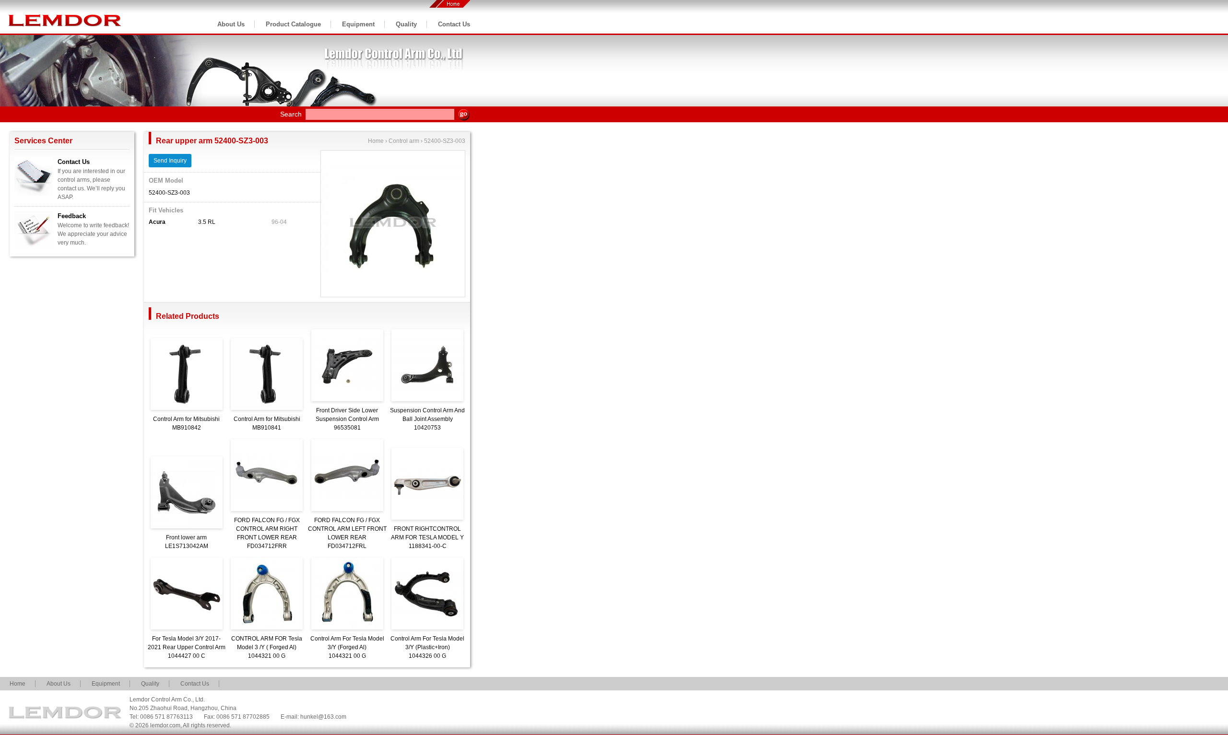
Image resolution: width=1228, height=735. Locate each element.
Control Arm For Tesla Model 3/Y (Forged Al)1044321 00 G (347, 647)
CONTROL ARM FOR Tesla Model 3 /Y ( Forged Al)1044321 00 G (266, 647)
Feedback (72, 216)
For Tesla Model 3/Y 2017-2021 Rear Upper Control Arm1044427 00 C (186, 647)
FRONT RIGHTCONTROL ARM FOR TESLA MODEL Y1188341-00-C (427, 537)
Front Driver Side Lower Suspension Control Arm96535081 (347, 419)
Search (291, 114)
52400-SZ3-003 (444, 141)
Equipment (358, 24)
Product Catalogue (293, 24)
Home (376, 141)
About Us (231, 24)
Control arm (404, 141)
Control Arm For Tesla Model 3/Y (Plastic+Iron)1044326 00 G (427, 647)
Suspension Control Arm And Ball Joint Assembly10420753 (427, 419)
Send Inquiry (170, 160)
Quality (406, 24)
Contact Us (454, 24)
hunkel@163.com (323, 716)
